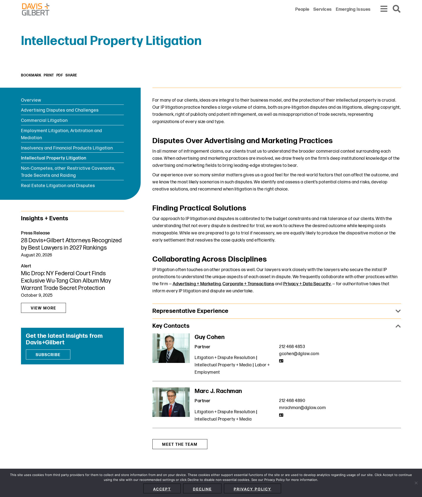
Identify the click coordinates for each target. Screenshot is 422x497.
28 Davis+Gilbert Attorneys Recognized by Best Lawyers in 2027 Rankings (71, 244)
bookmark (31, 75)
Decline (202, 489)
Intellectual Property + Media (223, 365)
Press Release (35, 233)
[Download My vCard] (281, 361)
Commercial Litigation (44, 120)
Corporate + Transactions (248, 283)
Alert (26, 266)
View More (43, 308)
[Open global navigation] (384, 9)
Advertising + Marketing (197, 283)
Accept (162, 489)
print (49, 75)
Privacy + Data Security (307, 283)
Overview (31, 100)
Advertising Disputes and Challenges (60, 110)
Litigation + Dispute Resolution (225, 357)
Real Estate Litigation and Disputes (58, 185)
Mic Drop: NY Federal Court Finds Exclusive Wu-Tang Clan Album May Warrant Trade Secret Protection (66, 281)
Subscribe (48, 355)
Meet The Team (180, 444)
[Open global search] (397, 9)
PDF (59, 75)
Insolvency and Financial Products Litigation (67, 148)
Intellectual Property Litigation (53, 158)
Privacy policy (252, 489)
